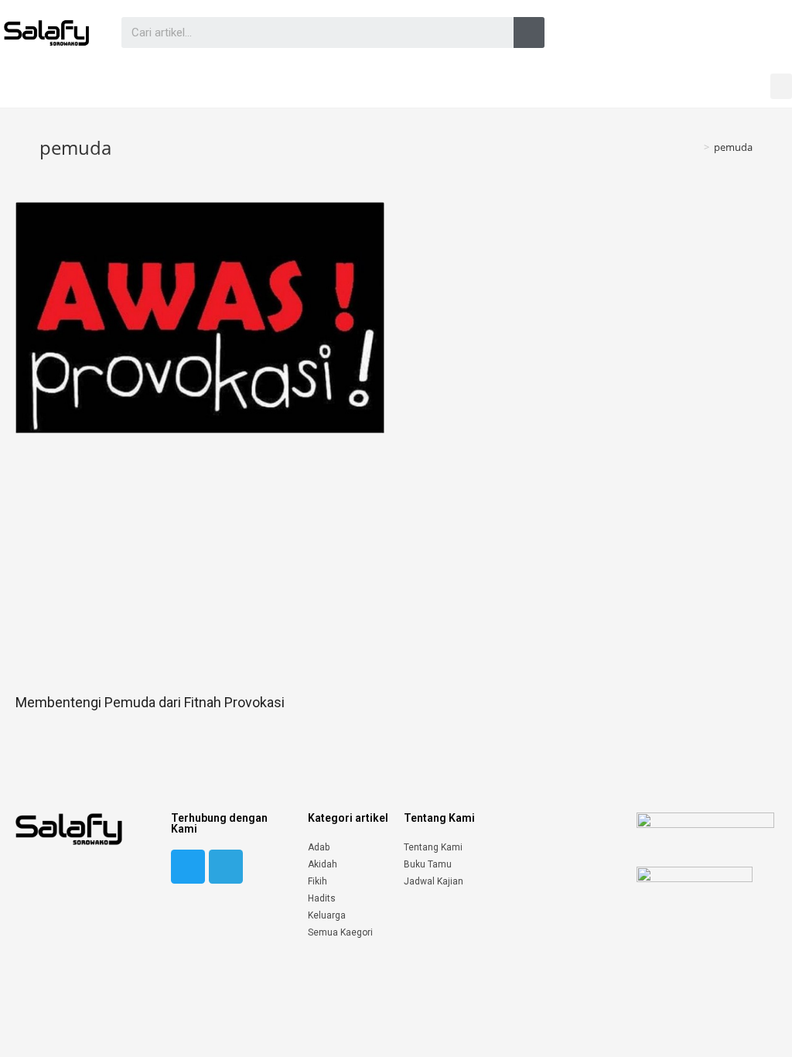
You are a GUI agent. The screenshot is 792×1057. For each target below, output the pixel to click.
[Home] (695, 147)
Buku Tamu (428, 864)
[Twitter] (188, 867)
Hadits (322, 898)
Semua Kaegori (340, 932)
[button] (781, 86)
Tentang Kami (433, 847)
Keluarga (327, 915)
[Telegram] (226, 867)
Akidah (322, 864)
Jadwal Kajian (433, 881)
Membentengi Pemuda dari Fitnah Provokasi (150, 702)
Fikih (317, 881)
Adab (318, 847)
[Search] (529, 32)
